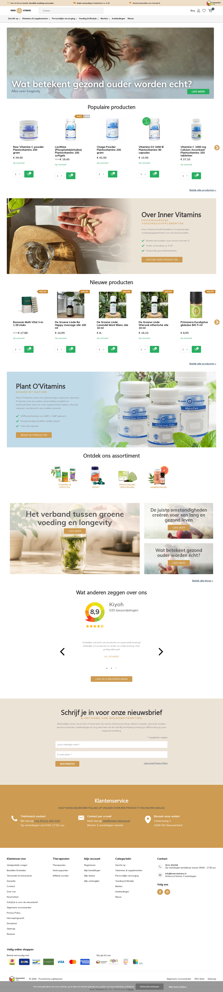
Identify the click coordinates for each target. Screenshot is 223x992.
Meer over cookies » (178, 986)
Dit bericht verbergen (149, 986)
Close (182, 458)
